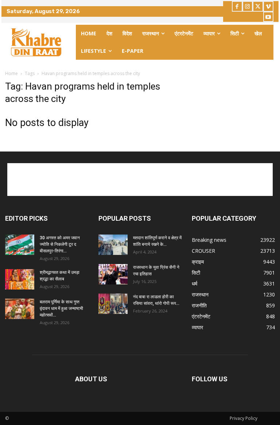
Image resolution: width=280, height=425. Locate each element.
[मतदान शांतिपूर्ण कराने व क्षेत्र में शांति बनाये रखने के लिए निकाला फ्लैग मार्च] (113, 245)
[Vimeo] (268, 6)
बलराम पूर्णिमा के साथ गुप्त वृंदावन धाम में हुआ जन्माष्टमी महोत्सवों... (61, 308)
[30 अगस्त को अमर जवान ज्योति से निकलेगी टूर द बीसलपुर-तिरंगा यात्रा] (19, 245)
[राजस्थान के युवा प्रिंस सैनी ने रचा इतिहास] (113, 274)
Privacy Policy (243, 418)
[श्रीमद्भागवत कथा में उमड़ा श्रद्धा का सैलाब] (19, 279)
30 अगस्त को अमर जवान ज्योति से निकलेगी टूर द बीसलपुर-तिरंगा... (60, 244)
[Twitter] (258, 6)
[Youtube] (268, 17)
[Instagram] (247, 6)
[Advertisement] (140, 179)
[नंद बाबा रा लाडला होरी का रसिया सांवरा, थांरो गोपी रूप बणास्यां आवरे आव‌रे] (113, 304)
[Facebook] (237, 6)
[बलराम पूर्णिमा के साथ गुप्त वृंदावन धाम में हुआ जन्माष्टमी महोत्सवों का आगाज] (19, 309)
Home (11, 73)
